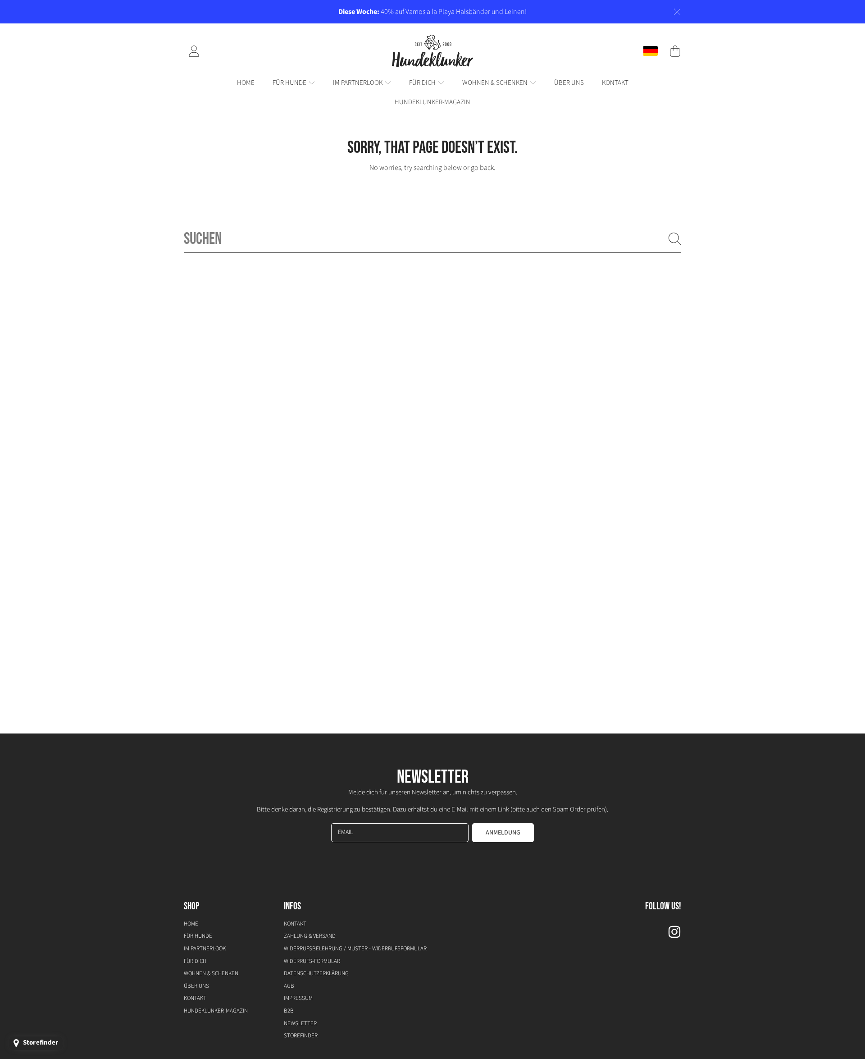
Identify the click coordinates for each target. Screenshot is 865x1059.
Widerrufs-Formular (312, 961)
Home (191, 924)
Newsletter (300, 1023)
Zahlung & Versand (310, 936)
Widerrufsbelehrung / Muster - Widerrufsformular (355, 948)
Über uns (196, 986)
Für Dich (423, 82)
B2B (289, 1011)
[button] (675, 51)
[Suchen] (675, 239)
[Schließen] (677, 11)
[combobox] (432, 239)
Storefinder (301, 1035)
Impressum (298, 998)
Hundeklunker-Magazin (216, 1011)
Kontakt (195, 998)
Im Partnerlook (358, 82)
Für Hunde (290, 82)
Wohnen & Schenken (495, 82)
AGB (289, 986)
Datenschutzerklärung (316, 973)
